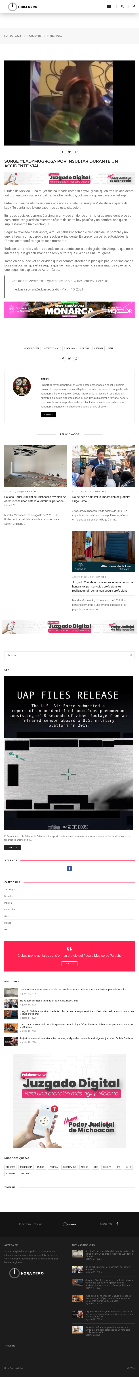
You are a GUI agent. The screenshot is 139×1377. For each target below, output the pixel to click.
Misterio (25, 1173)
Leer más (12, 848)
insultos (84, 348)
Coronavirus (69, 1167)
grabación (69, 348)
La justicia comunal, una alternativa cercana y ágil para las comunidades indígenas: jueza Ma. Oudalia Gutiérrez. (109, 1314)
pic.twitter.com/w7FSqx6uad (88, 281)
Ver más (48, 415)
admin (37, 35)
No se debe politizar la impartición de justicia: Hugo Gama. (101, 499)
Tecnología (9, 889)
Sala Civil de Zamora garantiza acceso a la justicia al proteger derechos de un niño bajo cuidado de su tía (107, 1330)
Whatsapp (10, 1173)
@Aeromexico (57, 281)
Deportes (8, 896)
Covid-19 (107, 1167)
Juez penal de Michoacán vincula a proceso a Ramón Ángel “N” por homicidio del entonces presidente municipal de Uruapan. (108, 1298)
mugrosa (98, 348)
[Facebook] (133, 6)
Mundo (40, 1167)
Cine (6, 916)
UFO (6, 929)
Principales (54, 35)
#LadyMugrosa (31, 348)
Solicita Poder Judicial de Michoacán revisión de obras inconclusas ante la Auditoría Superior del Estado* (35, 501)
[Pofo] (22, 6)
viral (110, 348)
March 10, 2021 (72, 289)
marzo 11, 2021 (13, 35)
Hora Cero (32, 492)
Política (8, 903)
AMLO (128, 1167)
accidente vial (51, 348)
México (84, 1167)
